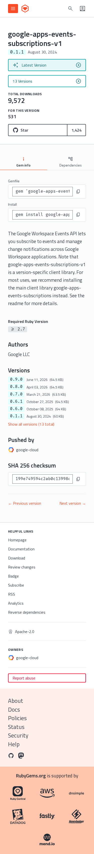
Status (16, 726)
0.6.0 (16, 408)
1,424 (76, 130)
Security (18, 735)
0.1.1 (16, 416)
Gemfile (14, 181)
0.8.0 (16, 386)
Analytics (16, 603)
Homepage (17, 540)
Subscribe (16, 585)
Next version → (72, 503)
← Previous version (24, 503)
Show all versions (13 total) (31, 424)
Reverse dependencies (26, 612)
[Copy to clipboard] (78, 191)
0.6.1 (16, 401)
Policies (17, 718)
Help (14, 744)
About (15, 700)
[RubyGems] (25, 9)
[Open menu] (13, 8)
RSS (11, 594)
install (12, 204)
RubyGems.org (31, 775)
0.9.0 (16, 379)
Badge (13, 576)
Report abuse (24, 678)
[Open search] (70, 8)
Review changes (21, 567)
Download (16, 558)
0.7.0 (16, 394)
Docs (14, 709)
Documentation (21, 549)
